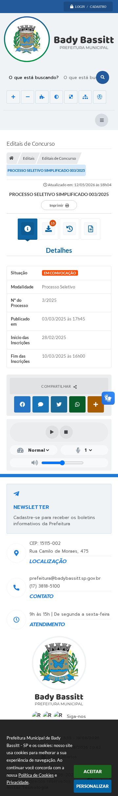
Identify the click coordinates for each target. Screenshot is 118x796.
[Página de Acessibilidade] (99, 97)
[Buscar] (102, 77)
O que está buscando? (34, 77)
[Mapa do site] (85, 97)
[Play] (52, 432)
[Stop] (66, 432)
